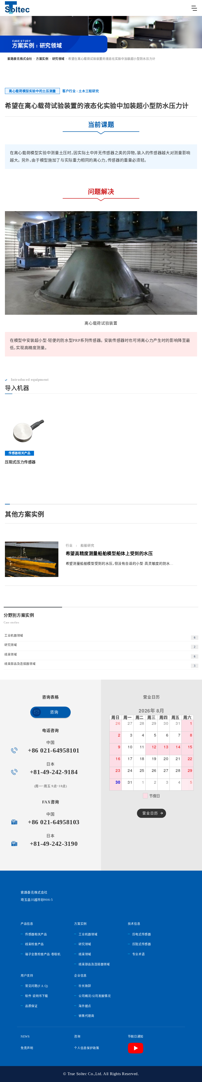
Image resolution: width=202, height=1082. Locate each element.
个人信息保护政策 (86, 1048)
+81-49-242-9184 (54, 772)
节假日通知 (135, 1036)
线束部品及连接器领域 (94, 964)
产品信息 (27, 924)
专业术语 (138, 954)
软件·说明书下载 (36, 996)
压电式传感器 (141, 934)
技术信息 (134, 924)
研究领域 (85, 944)
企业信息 (80, 975)
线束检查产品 (34, 944)
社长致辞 (85, 986)
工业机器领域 (88, 934)
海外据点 (85, 1006)
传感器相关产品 (36, 934)
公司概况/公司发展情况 (95, 996)
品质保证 (31, 1006)
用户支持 (27, 975)
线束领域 (85, 954)
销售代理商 (86, 1016)
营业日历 (150, 813)
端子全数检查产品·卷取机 (43, 954)
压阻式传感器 (141, 944)
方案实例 (80, 924)
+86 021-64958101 (54, 750)
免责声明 (27, 1048)
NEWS (25, 1036)
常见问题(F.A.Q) (36, 986)
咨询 (54, 712)
